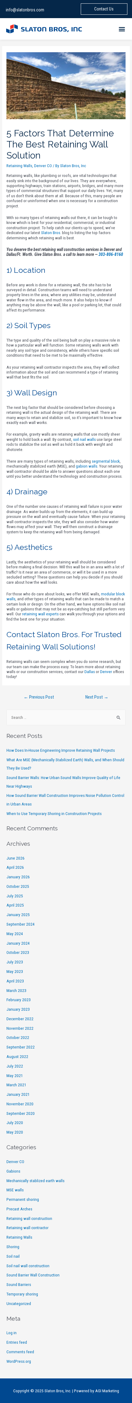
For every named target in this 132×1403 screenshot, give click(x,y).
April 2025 (15, 905)
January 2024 (18, 943)
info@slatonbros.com (25, 9)
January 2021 (18, 1094)
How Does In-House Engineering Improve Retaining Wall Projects (60, 750)
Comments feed (20, 1351)
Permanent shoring (22, 1199)
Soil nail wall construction (27, 1265)
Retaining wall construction (29, 1218)
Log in (11, 1332)
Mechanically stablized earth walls (35, 1180)
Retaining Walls (19, 165)
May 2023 (14, 971)
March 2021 (16, 1084)
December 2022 (19, 1018)
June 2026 (15, 858)
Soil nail (13, 1256)
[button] (122, 29)
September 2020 (20, 1113)
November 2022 (19, 1028)
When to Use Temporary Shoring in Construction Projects (54, 813)
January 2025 (18, 914)
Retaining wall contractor (27, 1227)
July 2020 (14, 1122)
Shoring (12, 1246)
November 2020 (19, 1103)
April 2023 (15, 980)
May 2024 (14, 933)
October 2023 (17, 952)
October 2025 (17, 886)
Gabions (13, 1171)
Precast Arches (19, 1208)
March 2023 (16, 990)
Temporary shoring (22, 1293)
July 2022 (14, 1066)
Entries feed (16, 1342)
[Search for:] (66, 717)
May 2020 (14, 1132)
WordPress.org (18, 1361)
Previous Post (39, 697)
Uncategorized (18, 1303)
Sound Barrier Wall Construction (33, 1274)
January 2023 (18, 1009)
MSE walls (15, 1189)
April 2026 (15, 867)
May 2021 (14, 1075)
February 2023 (18, 999)
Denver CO (43, 165)
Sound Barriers (18, 1284)
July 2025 (14, 895)
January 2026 (18, 876)
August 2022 (17, 1056)
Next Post (96, 697)
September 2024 (20, 924)
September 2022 (20, 1046)
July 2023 (14, 961)
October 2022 (17, 1037)
